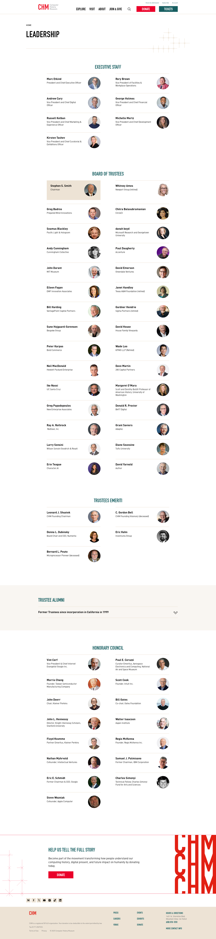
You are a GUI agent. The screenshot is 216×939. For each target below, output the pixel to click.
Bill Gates (122, 699)
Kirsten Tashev (56, 137)
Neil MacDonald (56, 366)
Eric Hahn (121, 532)
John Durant (54, 268)
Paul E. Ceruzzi (125, 660)
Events (140, 912)
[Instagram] (49, 900)
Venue (115, 924)
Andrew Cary (54, 98)
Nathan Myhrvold (57, 758)
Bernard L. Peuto (57, 551)
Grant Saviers (124, 425)
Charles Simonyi (126, 778)
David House (123, 326)
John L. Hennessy (57, 719)
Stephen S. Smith (61, 186)
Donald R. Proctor (126, 405)
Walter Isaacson (125, 719)
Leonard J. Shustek (58, 512)
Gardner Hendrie (126, 307)
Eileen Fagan (55, 287)
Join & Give (115, 9)
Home (29, 25)
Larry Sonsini (55, 445)
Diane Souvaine (125, 445)
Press (115, 912)
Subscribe (165, 3)
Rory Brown (123, 79)
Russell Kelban (56, 118)
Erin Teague (54, 464)
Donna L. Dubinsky (58, 532)
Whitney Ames (124, 186)
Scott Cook (122, 680)
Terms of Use (33, 931)
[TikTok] (55, 900)
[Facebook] (34, 900)
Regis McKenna (125, 739)
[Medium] (28, 900)
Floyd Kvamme (56, 739)
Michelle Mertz (125, 118)
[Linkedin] (60, 900)
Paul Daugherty (125, 248)
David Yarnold (124, 464)
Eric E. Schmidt (56, 778)
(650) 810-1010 (171, 922)
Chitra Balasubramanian (131, 209)
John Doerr (53, 699)
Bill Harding (54, 307)
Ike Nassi (52, 385)
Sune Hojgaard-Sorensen (62, 326)
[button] (129, 9)
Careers (116, 918)
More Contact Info (174, 928)
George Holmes (125, 98)
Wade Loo (121, 346)
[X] (39, 900)
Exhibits (140, 918)
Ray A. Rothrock (56, 425)
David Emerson (125, 268)
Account (175, 3)
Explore (81, 9)
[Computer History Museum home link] (48, 7)
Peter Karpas (55, 346)
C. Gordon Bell (124, 512)
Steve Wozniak (56, 797)
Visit (92, 9)
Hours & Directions (174, 913)
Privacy (44, 931)
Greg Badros (54, 209)
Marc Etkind (54, 79)
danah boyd (123, 228)
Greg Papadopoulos (59, 405)
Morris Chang (55, 680)
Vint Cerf (52, 660)
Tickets (168, 9)
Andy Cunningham (58, 248)
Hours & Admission (152, 3)
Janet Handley (124, 287)
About (102, 9)
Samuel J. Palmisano (128, 758)
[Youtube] (44, 900)
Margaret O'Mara (126, 385)
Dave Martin (123, 366)
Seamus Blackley (57, 228)
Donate (146, 9)
